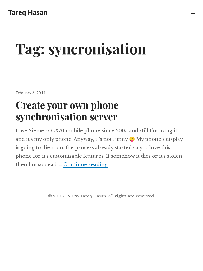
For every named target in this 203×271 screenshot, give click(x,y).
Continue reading (85, 165)
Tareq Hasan (27, 12)
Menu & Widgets (193, 18)
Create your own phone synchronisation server (67, 110)
